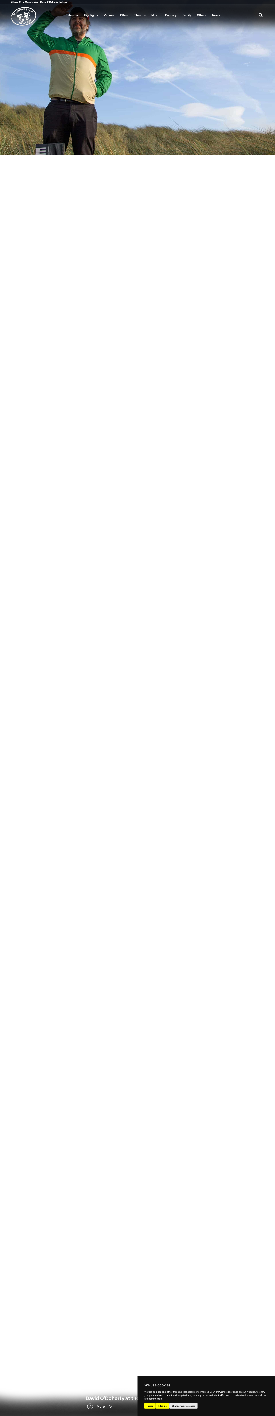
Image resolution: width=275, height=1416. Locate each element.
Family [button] (186, 15)
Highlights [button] (91, 15)
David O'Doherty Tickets (53, 2)
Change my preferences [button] (183, 1406)
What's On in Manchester (25, 2)
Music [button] (155, 15)
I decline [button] (162, 1406)
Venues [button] (109, 15)
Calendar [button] (71, 15)
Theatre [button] (140, 15)
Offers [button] (124, 15)
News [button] (216, 15)
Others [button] (201, 15)
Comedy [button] (171, 15)
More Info (104, 1406)
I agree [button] (150, 1406)
